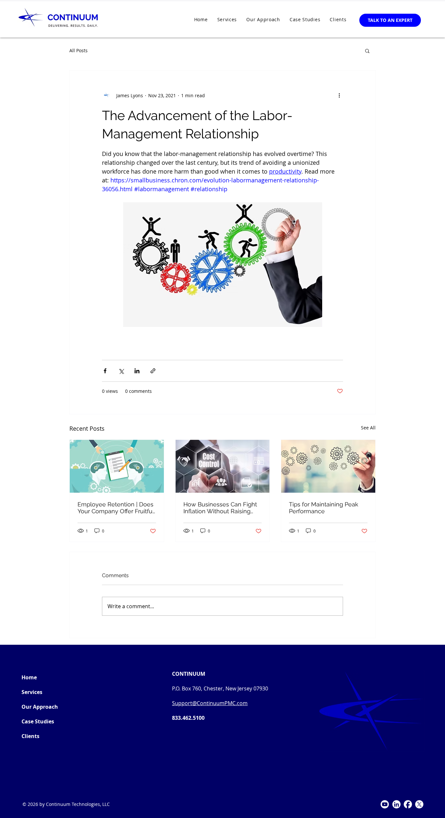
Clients (30, 736)
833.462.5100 (188, 717)
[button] (367, 50)
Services (32, 692)
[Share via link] (153, 371)
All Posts (78, 50)
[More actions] (339, 95)
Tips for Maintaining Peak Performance (323, 508)
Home (29, 677)
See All (368, 427)
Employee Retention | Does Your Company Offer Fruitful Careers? (116, 508)
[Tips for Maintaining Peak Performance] (328, 466)
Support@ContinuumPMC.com (210, 703)
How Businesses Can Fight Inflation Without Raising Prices (220, 508)
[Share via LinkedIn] (137, 371)
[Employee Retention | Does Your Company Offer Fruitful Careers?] (117, 466)
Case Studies (38, 721)
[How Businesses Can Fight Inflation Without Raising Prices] (223, 466)
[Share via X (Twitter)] (121, 371)
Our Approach (40, 706)
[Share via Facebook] (105, 371)
